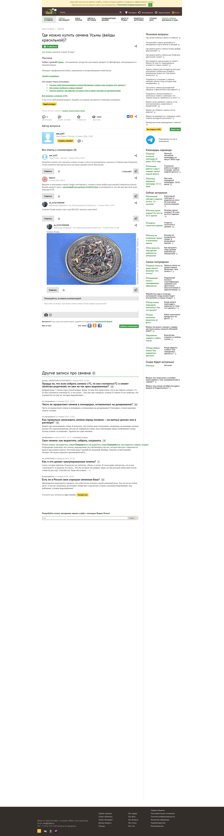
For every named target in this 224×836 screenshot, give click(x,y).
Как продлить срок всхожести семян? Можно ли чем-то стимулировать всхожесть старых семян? (162, 63)
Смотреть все (82, 495)
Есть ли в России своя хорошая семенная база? (71, 479)
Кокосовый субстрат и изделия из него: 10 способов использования (172, 200)
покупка (77, 111)
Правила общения (157, 810)
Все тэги (131, 826)
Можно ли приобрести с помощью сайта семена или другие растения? (163, 117)
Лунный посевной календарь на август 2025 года (172, 156)
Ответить (48, 171)
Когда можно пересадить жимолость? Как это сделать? (171, 305)
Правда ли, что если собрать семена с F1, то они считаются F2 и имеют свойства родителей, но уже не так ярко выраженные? (85, 385)
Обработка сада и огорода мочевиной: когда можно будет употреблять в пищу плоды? (160, 296)
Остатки (168, 365)
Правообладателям (158, 823)
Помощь (102, 826)
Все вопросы (133, 820)
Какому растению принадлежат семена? (163, 122)
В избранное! (52, 46)
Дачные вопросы (105, 823)
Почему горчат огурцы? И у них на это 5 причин (172, 212)
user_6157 (53, 155)
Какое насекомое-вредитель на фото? (172, 317)
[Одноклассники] (131, 116)
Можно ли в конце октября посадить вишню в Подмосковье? (163, 387)
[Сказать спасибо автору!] (136, 171)
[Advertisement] (90, 350)
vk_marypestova (48, 401)
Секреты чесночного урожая (169, 225)
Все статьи (132, 823)
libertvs (52, 178)
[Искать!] (120, 12)
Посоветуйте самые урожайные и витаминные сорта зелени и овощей (162, 44)
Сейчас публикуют (105, 816)
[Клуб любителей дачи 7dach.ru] (50, 11)
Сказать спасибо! (65, 141)
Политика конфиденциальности (163, 816)
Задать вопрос (49, 104)
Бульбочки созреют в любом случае (172, 337)
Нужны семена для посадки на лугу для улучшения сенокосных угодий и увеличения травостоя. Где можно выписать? (163, 72)
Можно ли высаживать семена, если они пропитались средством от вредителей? (161, 104)
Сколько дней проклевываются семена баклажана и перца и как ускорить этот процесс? (87, 85)
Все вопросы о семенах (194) (55, 96)
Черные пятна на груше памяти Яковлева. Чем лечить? (172, 268)
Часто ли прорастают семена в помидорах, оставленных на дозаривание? (87, 404)
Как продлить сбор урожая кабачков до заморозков (170, 251)
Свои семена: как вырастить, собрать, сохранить (71, 440)
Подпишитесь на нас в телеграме (168, 140)
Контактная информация (160, 820)
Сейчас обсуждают (106, 820)
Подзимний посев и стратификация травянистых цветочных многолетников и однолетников (172, 284)
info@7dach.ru (48, 823)
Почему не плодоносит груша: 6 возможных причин (169, 239)
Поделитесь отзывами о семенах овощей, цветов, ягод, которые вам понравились (161, 81)
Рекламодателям (157, 826)
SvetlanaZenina (48, 476)
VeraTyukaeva (47, 437)
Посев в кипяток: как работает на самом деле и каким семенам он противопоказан (85, 90)
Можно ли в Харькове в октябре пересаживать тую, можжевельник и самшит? (163, 380)
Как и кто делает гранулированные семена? (69, 461)
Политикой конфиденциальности (132, 4)
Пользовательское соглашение (163, 813)
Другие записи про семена (66, 372)
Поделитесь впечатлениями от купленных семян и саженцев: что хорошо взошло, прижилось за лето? (162, 96)
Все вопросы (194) (154, 129)
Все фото (131, 816)
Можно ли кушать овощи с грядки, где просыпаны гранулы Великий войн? (162, 329)
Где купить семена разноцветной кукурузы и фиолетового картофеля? (162, 89)
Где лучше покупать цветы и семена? (162, 38)
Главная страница (105, 813)
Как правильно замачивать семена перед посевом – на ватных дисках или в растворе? (89, 421)
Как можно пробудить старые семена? (66, 88)
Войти (177, 12)
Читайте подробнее (50, 76)
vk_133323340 (48, 458)
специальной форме (103, 321)
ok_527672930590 (56, 203)
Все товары (132, 813)
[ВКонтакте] (128, 116)
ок (150, 5)
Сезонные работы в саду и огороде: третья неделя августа (171, 169)
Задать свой (175, 129)
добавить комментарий (129, 326)
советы (82, 111)
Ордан (61, 62)
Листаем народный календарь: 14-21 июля (172, 181)
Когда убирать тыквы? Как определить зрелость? (171, 351)
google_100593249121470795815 (56, 380)
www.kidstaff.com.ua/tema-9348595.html (80, 187)
